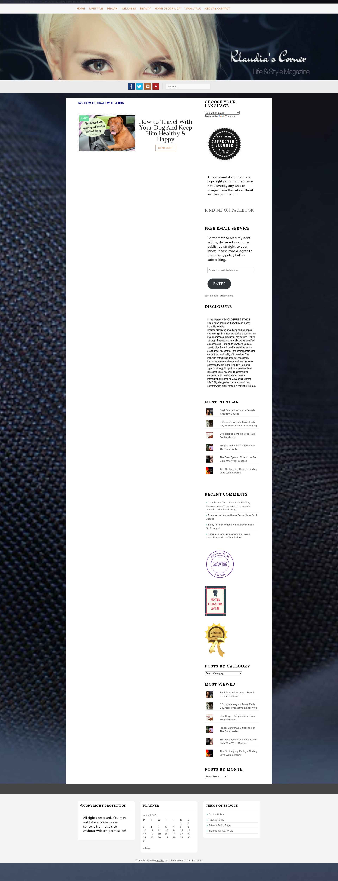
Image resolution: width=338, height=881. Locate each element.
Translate (230, 116)
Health (112, 8)
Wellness (129, 8)
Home (81, 8)
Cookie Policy (216, 814)
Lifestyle (96, 8)
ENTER (219, 283)
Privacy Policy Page (220, 825)
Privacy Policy (216, 819)
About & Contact (217, 8)
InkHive (160, 860)
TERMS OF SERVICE (221, 830)
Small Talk (193, 8)
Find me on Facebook (229, 210)
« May (146, 848)
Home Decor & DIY (168, 8)
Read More (165, 148)
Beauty (145, 8)
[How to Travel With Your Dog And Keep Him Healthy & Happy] (107, 132)
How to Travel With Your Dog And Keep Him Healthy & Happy (165, 130)
